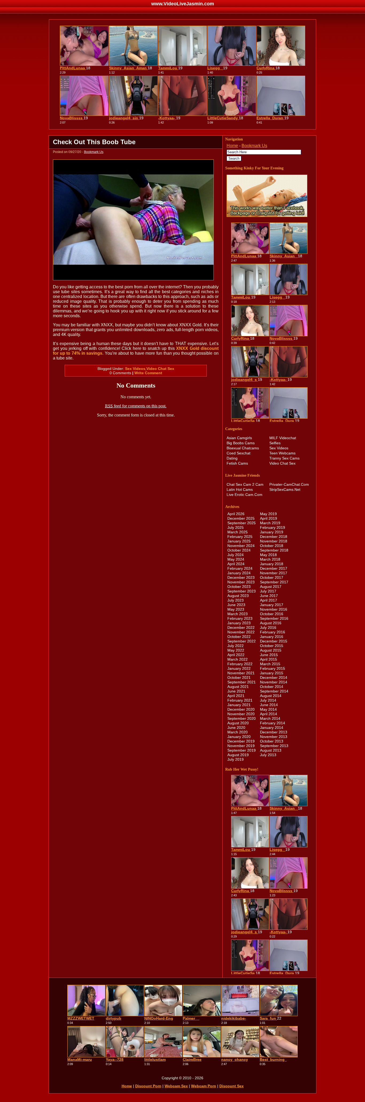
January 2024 (239, 573)
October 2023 (239, 586)
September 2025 (241, 523)
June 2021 (236, 691)
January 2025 (239, 541)
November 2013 (273, 736)
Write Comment (148, 373)
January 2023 (239, 623)
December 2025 (241, 518)
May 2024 (235, 559)
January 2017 (271, 605)
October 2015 (271, 646)
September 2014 (274, 691)
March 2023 (237, 614)
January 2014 (271, 727)
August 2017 (270, 586)
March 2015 (270, 664)
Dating (232, 458)
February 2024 (240, 568)
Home (232, 145)
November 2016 (273, 609)
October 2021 (239, 677)
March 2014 (270, 718)
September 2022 (241, 641)
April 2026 (235, 514)
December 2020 (241, 709)
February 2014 (272, 723)
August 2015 (270, 650)
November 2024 (241, 546)
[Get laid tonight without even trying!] (267, 215)
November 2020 (241, 714)
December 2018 (273, 536)
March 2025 (237, 532)
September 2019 (241, 750)
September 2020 (241, 718)
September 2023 (241, 591)
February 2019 (272, 527)
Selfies (275, 443)
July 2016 (268, 627)
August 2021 (238, 686)
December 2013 (273, 732)
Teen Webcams (282, 453)
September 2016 (274, 618)
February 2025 (240, 536)
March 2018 (270, 559)
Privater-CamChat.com (289, 484)
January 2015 (271, 673)
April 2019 (268, 518)
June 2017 (269, 596)
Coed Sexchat (238, 453)
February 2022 (240, 664)
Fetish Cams (237, 463)
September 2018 (274, 550)
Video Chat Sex (160, 368)
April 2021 (235, 696)
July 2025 (235, 527)
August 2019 (238, 755)
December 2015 (273, 641)
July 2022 (235, 646)
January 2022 (239, 668)
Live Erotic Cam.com (244, 494)
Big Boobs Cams (241, 443)
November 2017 (273, 573)
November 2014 (273, 682)
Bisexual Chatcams (243, 448)
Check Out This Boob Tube (94, 142)
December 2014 (273, 677)
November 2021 (241, 673)
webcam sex (176, 1086)
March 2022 (237, 659)
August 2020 (238, 723)
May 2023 (235, 609)
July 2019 (235, 759)
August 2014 (270, 696)
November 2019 (241, 746)
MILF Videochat (282, 438)
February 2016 (272, 632)
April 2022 (235, 655)
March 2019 (270, 523)
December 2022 (241, 627)
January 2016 (271, 636)
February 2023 (240, 618)
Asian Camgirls (239, 438)
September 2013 (274, 746)
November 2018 (273, 541)
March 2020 (237, 732)
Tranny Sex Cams (284, 458)
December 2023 (241, 577)
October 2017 (271, 577)
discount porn (148, 1086)
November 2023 (241, 582)
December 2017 (273, 568)
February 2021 (240, 700)
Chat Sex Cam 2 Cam (245, 484)
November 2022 (241, 632)
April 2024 (235, 564)
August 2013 (270, 750)
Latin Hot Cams (240, 489)
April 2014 (268, 714)
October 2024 (239, 550)
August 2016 (270, 623)
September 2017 (274, 582)
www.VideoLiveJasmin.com (182, 3)
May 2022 (235, 650)
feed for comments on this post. (135, 406)
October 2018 (271, 546)
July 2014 (268, 700)
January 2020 (239, 736)
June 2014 (269, 705)
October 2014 (271, 686)
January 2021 (239, 705)
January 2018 (271, 564)
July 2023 (235, 600)
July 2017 (268, 591)
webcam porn (203, 1086)
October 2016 (271, 614)
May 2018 (268, 555)
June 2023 (236, 605)
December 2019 (241, 741)
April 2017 (268, 600)
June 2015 (269, 655)
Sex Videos (135, 368)
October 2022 (239, 636)
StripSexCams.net (284, 489)
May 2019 (268, 514)
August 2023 (238, 596)
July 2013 (268, 755)
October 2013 (271, 741)
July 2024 (235, 555)
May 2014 (268, 709)
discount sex (231, 1086)
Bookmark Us (93, 152)
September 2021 (241, 682)
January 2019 (271, 532)
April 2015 (268, 659)
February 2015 (272, 668)
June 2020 (236, 727)
